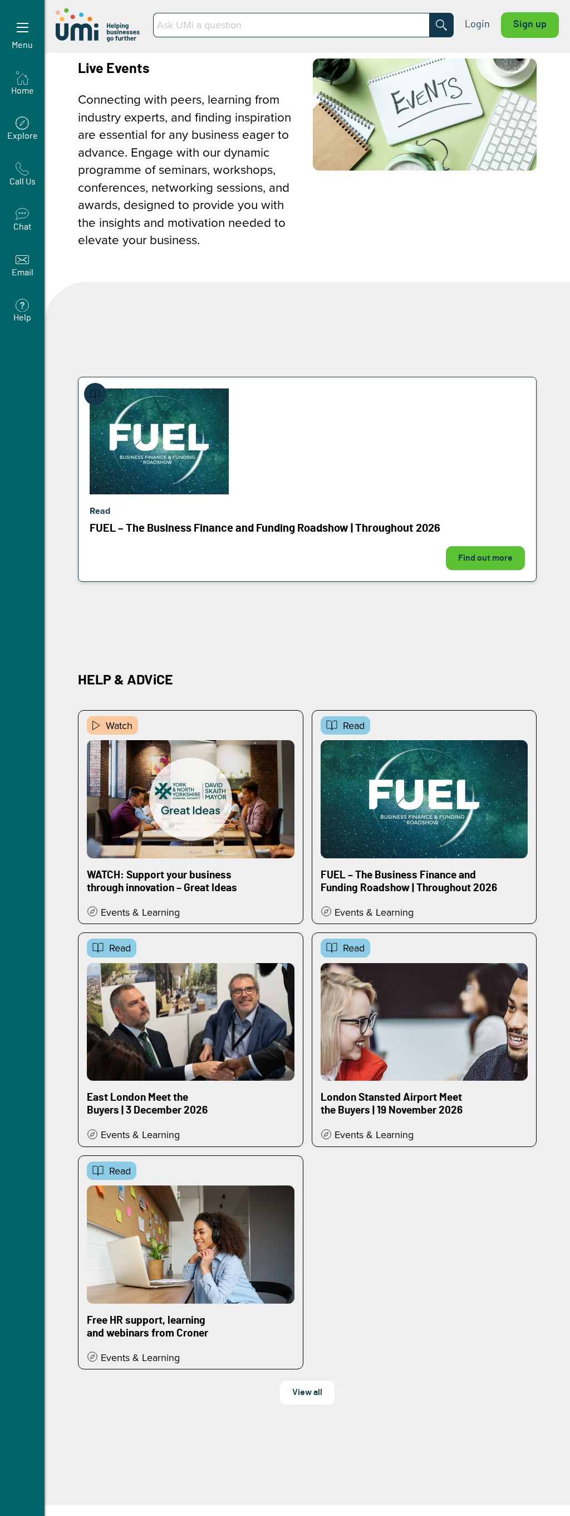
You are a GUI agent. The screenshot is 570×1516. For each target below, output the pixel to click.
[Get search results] (441, 25)
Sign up (530, 25)
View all (307, 1392)
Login (477, 25)
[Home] (99, 25)
